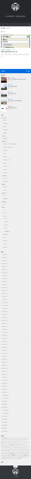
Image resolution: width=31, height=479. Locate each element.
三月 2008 (4, 431)
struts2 (26, 449)
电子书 (14, 456)
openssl (28, 445)
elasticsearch (26, 439)
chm (21, 438)
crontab (27, 438)
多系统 (24, 453)
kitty (6, 444)
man (24, 444)
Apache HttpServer (7, 147)
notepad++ (24, 445)
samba (6, 449)
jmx (19, 442)
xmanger (14, 452)
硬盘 (19, 456)
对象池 (3, 455)
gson (9, 441)
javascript (8, 442)
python (21, 447)
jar (26, 441)
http (17, 441)
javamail (5, 442)
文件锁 (2, 456)
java (2, 442)
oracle (2, 447)
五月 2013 (4, 323)
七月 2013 (4, 317)
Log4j (4, 156)
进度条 (15, 458)
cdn (16, 438)
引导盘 (7, 49)
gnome (7, 441)
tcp (28, 449)
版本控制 (10, 106)
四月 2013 (4, 326)
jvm (28, 442)
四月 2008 (4, 428)
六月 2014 (4, 290)
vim (16, 450)
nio (19, 446)
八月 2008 (4, 422)
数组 (28, 455)
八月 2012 (4, 341)
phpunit (9, 447)
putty (18, 447)
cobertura (23, 438)
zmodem (23, 452)
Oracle (4, 190)
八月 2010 (4, 386)
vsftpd (28, 450)
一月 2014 (4, 299)
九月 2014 (4, 281)
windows (2, 452)
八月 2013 (4, 314)
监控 (17, 456)
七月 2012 (4, 344)
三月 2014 (4, 296)
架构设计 (4, 193)
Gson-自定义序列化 (12, 93)
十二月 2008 (5, 410)
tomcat (4, 450)
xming (17, 452)
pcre (4, 447)
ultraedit (14, 450)
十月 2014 (4, 278)
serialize (9, 449)
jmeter (18, 442)
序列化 (9, 455)
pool (11, 447)
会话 (4, 453)
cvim (1, 439)
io (21, 441)
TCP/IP (4, 244)
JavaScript (5, 234)
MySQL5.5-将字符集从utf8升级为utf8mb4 (17, 79)
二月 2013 (4, 329)
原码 (15, 453)
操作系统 (4, 176)
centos (18, 438)
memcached (3, 446)
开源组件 (4, 141)
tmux (2, 450)
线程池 (24, 456)
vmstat (25, 450)
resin (4, 449)
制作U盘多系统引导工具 (9, 51)
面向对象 (20, 458)
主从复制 (26, 452)
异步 (17, 455)
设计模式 (5, 198)
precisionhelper (15, 447)
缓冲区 (27, 456)
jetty (15, 442)
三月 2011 (4, 371)
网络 (5, 458)
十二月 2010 (5, 380)
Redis (4, 169)
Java (12, 85)
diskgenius (13, 439)
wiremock (5, 452)
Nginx (4, 163)
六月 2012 (4, 347)
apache (5, 438)
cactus (14, 438)
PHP (4, 237)
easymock (17, 439)
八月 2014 (4, 284)
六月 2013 (4, 320)
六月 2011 (4, 362)
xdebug (9, 452)
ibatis (20, 441)
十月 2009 (4, 401)
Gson (6, 225)
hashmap (13, 441)
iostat (23, 441)
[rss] (29, 71)
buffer (8, 438)
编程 (9, 85)
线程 (21, 457)
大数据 (3, 136)
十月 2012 (4, 335)
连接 (17, 458)
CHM (4, 120)
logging (17, 444)
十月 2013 (4, 308)
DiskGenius (5, 123)
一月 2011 (4, 377)
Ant (5, 218)
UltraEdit (5, 130)
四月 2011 (4, 368)
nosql (21, 445)
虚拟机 (8, 458)
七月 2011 (4, 359)
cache (12, 438)
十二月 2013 (5, 302)
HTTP (4, 213)
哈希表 (19, 453)
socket (18, 449)
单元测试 (7, 231)
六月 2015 (4, 263)
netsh (15, 445)
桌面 (6, 456)
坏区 (21, 453)
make (22, 444)
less (8, 444)
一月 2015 (4, 275)
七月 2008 (4, 425)
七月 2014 (4, 287)
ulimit (11, 450)
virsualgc (18, 450)
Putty (4, 126)
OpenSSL (5, 166)
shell (15, 449)
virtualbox (22, 450)
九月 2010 (4, 383)
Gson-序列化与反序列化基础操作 (15, 100)
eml (1, 441)
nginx (17, 445)
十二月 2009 (5, 395)
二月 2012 (4, 350)
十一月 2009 (5, 398)
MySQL (13, 77)
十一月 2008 (5, 413)
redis (2, 449)
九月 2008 (4, 419)
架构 (4, 456)
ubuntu (8, 450)
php (6, 447)
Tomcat (5, 172)
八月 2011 (4, 356)
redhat (27, 447)
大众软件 (3, 49)
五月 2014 (4, 293)
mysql (12, 446)
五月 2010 (4, 389)
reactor (24, 447)
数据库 (9, 77)
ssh (24, 449)
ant (1, 438)
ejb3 (23, 439)
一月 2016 (4, 254)
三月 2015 (4, 272)
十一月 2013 (5, 305)
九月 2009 (4, 404)
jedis (13, 442)
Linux (4, 178)
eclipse (20, 439)
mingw (7, 445)
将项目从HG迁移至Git (12, 108)
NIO (5, 228)
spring (20, 449)
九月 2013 (4, 311)
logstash (19, 444)
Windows (5, 181)
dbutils (10, 439)
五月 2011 (4, 365)
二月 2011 (4, 374)
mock (10, 446)
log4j (14, 444)
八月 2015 (4, 257)
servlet (13, 449)
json (21, 442)
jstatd (24, 442)
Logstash (5, 138)
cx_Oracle (4, 439)
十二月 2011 (5, 353)
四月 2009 (4, 407)
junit (26, 442)
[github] (27, 71)
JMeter (4, 150)
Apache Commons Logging (9, 144)
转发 (12, 458)
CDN (4, 195)
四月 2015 (4, 269)
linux (11, 444)
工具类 (4, 247)
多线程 (27, 453)
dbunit (7, 439)
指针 (22, 455)
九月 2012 (4, 338)
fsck (3, 441)
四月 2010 (4, 392)
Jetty (4, 153)
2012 (4, 32)
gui (11, 441)
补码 (10, 458)
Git (13, 106)
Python (4, 241)
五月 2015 (4, 266)
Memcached (6, 160)
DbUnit (6, 221)
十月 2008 (4, 416)
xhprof (11, 452)
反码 (17, 453)
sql (22, 449)
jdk (11, 442)
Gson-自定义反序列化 (12, 86)
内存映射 (7, 453)
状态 (12, 456)
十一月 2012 (5, 332)
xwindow (20, 452)
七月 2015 (4, 260)
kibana (4, 444)
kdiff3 (2, 444)
